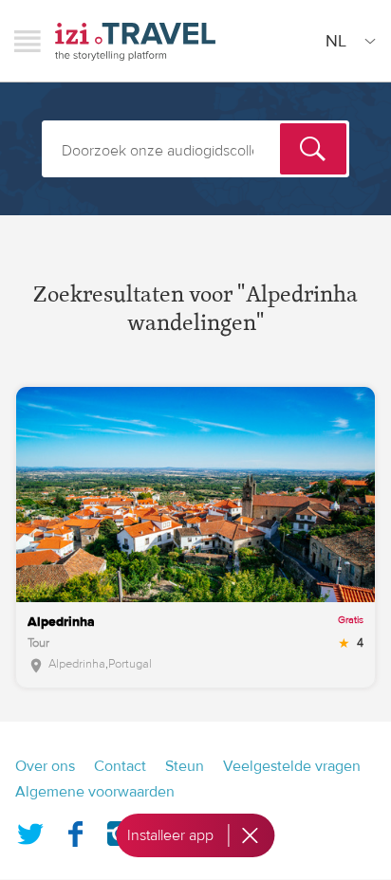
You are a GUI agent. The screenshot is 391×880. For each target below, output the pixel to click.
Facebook (75, 829)
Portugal (130, 663)
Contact (120, 766)
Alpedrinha (76, 663)
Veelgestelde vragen (292, 766)
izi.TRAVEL (135, 41)
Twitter (30, 829)
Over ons (45, 766)
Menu (27, 41)
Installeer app (170, 835)
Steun (184, 766)
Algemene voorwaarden (95, 791)
